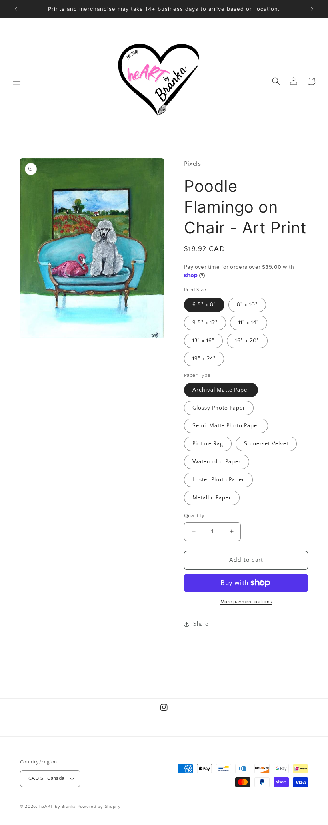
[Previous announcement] (16, 9)
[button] (17, 81)
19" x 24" (204, 359)
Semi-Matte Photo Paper (226, 426)
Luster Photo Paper (218, 480)
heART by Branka (57, 806)
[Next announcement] (312, 9)
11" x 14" (248, 323)
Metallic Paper (211, 498)
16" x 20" (247, 341)
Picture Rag (207, 444)
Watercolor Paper (216, 462)
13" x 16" (203, 341)
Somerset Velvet (266, 444)
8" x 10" (247, 305)
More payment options (246, 601)
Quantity (194, 515)
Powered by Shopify (99, 806)
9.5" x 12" (205, 323)
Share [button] (200, 624)
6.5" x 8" (204, 305)
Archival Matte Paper (221, 390)
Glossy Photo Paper (218, 408)
